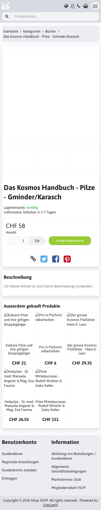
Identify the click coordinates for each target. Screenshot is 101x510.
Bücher (50, 31)
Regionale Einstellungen (20, 462)
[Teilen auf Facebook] (55, 258)
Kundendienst (12, 454)
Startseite (11, 31)
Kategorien (31, 31)
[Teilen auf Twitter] (43, 258)
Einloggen (9, 478)
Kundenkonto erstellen (19, 470)
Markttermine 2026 (66, 479)
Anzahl (11, 232)
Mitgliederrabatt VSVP (68, 488)
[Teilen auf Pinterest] (67, 258)
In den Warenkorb (70, 241)
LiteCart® (50, 505)
